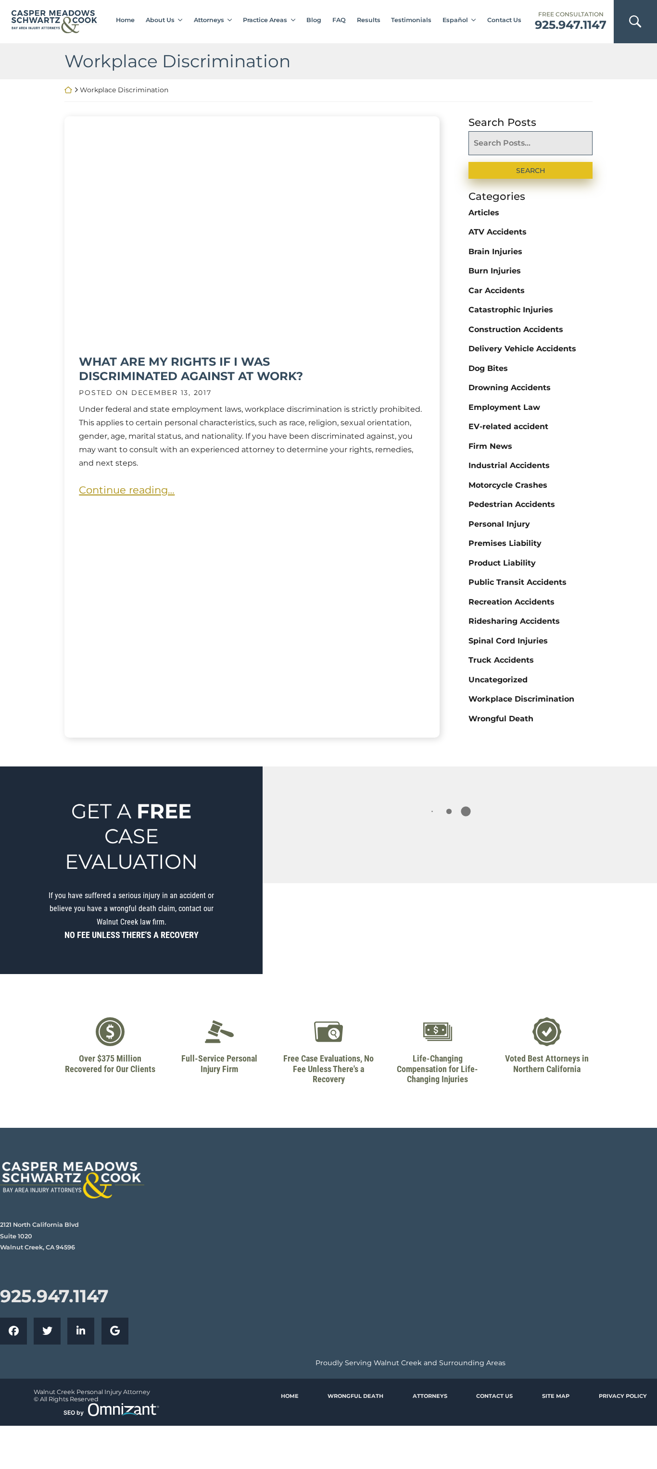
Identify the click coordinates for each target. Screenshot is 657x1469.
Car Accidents (496, 290)
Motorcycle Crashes (507, 485)
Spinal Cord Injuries (508, 640)
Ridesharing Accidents (514, 621)
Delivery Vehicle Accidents (522, 348)
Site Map (555, 1396)
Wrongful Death (500, 718)
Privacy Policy (623, 1396)
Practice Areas (265, 20)
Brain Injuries (495, 251)
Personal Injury (499, 524)
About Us (160, 20)
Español (455, 20)
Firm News (490, 446)
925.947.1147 (570, 25)
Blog (313, 20)
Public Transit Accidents (517, 582)
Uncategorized (498, 679)
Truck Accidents (501, 660)
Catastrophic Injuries (510, 309)
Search (530, 170)
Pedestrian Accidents (511, 504)
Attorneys (209, 20)
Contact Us (504, 20)
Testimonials (411, 20)
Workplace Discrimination (521, 699)
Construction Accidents (515, 329)
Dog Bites (488, 368)
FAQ (339, 20)
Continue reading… (127, 490)
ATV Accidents (497, 231)
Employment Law (504, 407)
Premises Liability (505, 543)
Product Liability (502, 563)
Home (125, 20)
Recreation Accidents (511, 601)
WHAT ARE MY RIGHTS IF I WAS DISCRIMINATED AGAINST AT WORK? (191, 369)
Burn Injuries (494, 270)
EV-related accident (508, 426)
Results (368, 20)
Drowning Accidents (509, 387)
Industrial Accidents (509, 465)
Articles (483, 212)
